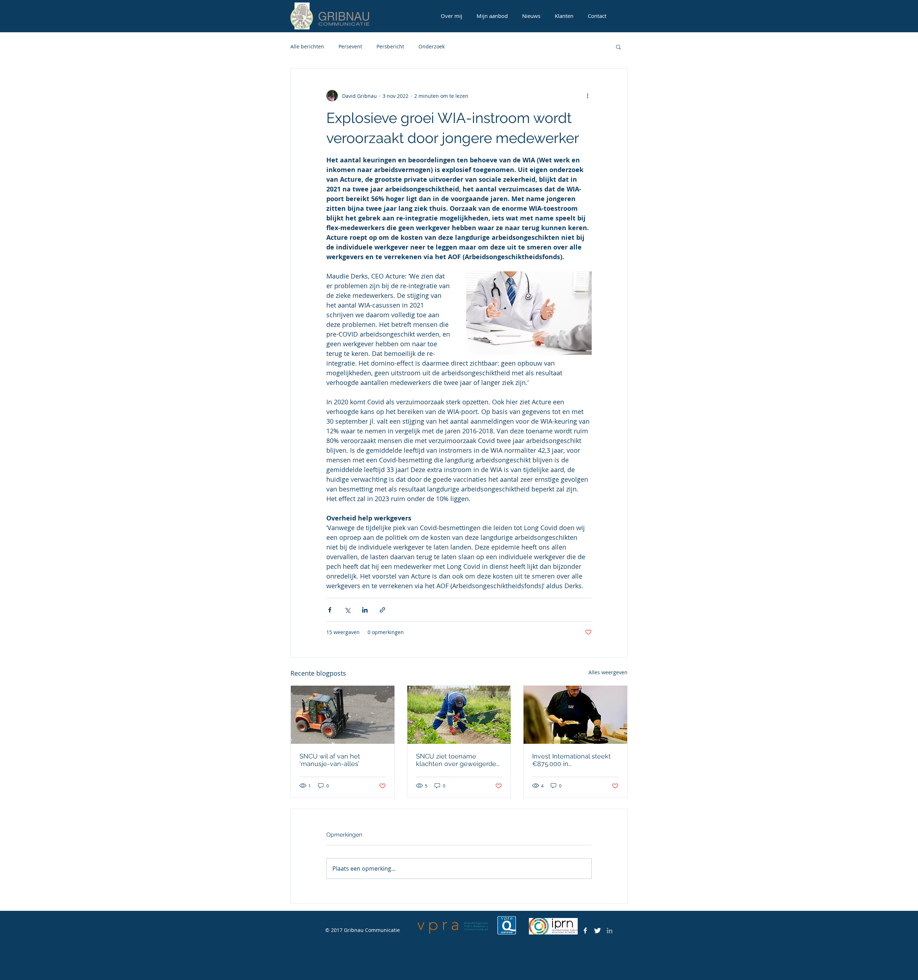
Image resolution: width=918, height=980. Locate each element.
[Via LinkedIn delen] (364, 609)
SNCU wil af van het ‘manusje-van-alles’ (329, 759)
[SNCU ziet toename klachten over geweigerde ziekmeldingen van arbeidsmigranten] (459, 715)
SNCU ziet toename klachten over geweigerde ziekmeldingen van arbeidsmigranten (456, 759)
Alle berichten (307, 46)
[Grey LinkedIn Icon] (610, 930)
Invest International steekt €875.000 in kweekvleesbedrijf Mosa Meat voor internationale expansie (571, 759)
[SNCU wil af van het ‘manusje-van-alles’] (342, 715)
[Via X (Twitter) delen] (347, 609)
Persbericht (390, 46)
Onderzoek (431, 46)
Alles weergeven (608, 672)
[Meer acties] (587, 95)
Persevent (350, 46)
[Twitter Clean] (597, 930)
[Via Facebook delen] (329, 609)
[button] (618, 46)
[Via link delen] (382, 609)
